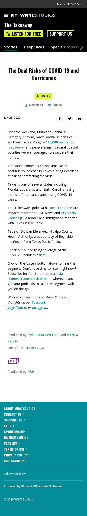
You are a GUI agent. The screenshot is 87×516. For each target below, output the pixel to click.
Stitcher (40, 278)
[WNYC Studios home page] (39, 15)
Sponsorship (14, 431)
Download (36, 105)
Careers (10, 443)
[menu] (6, 16)
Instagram (39, 307)
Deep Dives (34, 47)
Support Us (60, 34)
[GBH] (13, 363)
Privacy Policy (15, 455)
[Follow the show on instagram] (59, 472)
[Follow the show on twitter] (47, 472)
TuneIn (26, 278)
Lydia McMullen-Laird (43, 334)
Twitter (21, 307)
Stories (10, 47)
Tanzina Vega (34, 347)
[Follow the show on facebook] (34, 472)
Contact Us (13, 414)
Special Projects (65, 47)
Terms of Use (14, 449)
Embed (57, 105)
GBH (30, 371)
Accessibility (14, 460)
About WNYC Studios (19, 408)
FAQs (7, 425)
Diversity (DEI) (15, 437)
